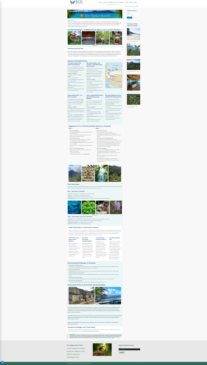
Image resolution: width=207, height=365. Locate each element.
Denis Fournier (84, 336)
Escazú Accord (83, 322)
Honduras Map (70, 20)
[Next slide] (121, 38)
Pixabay (75, 335)
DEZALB (71, 337)
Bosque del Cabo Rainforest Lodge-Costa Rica (132, 107)
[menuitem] (100, 2)
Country (128, 13)
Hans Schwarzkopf (90, 337)
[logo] (77, 2)
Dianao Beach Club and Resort (133, 91)
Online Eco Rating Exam (73, 354)
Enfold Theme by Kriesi (93, 363)
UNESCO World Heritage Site (113, 97)
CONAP (104, 310)
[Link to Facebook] (139, 363)
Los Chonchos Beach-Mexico (132, 41)
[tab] (95, 45)
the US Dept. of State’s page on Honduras (91, 331)
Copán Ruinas (113, 151)
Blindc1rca (117, 336)
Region (120, 347)
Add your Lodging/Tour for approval (76, 348)
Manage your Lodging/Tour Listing (75, 351)
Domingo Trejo (115, 335)
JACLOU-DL (108, 334)
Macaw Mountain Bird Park (104, 152)
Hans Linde (86, 334)
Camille (84, 335)
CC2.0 (103, 336)
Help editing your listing (73, 357)
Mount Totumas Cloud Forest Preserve (132, 72)
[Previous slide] (68, 38)
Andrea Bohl (98, 335)
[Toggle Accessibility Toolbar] (2, 362)
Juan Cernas (107, 337)
